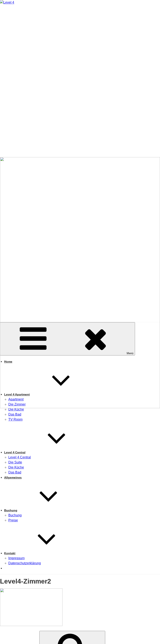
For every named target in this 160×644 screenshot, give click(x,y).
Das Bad (14, 414)
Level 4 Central (14, 452)
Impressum (16, 558)
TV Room (15, 419)
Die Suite (15, 462)
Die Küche (16, 409)
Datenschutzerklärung (24, 563)
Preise (13, 520)
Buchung (10, 510)
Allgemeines (13, 477)
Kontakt (9, 553)
